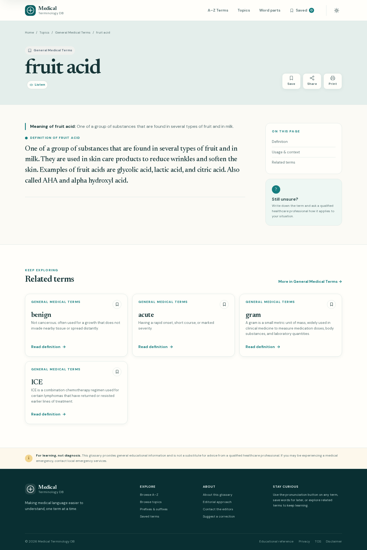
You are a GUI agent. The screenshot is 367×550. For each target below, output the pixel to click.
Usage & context (286, 152)
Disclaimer (334, 541)
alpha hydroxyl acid (98, 181)
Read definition (48, 346)
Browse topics (151, 502)
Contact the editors (218, 509)
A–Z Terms (218, 10)
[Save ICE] (117, 371)
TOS (318, 541)
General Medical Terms (73, 32)
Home (29, 32)
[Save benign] (117, 304)
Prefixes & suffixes (154, 509)
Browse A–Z (149, 495)
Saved (304, 10)
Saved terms (149, 516)
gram (253, 315)
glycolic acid (134, 170)
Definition (280, 141)
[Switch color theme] (336, 10)
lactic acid (168, 170)
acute (146, 315)
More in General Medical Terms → (310, 281)
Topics (244, 10)
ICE (36, 382)
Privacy (304, 541)
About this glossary (217, 495)
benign (41, 315)
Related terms (283, 162)
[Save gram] (331, 304)
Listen (40, 84)
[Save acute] (224, 304)
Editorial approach (217, 502)
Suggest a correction (219, 516)
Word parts (269, 10)
